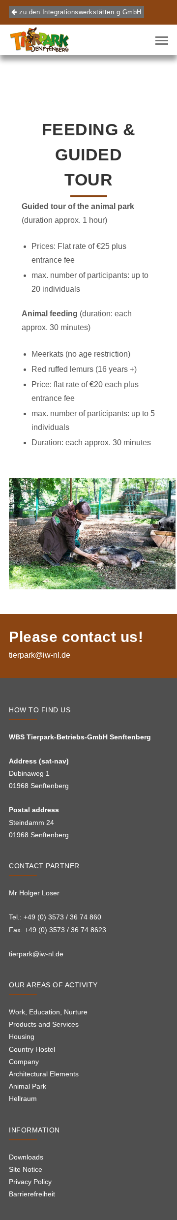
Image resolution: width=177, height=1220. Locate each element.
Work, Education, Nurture (48, 1012)
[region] (92, 533)
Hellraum (23, 1098)
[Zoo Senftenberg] (39, 39)
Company (24, 1062)
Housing (21, 1036)
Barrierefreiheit (32, 1194)
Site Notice (25, 1169)
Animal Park (27, 1086)
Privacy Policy (30, 1182)
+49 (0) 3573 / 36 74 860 (62, 917)
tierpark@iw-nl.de (39, 655)
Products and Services (44, 1024)
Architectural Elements (44, 1074)
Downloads (26, 1157)
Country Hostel (32, 1049)
